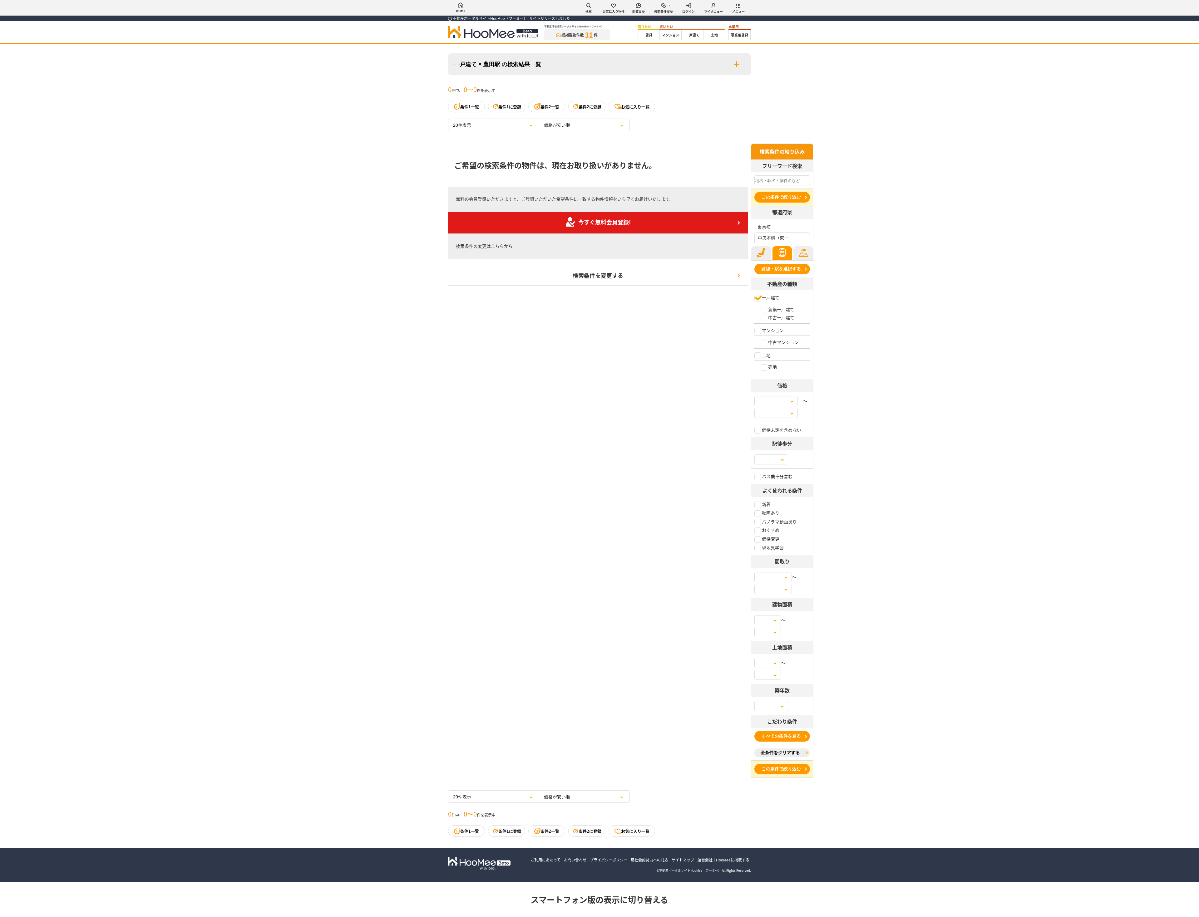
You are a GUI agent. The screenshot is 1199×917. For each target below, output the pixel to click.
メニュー (738, 11)
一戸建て (692, 34)
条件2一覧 (549, 107)
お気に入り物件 (613, 11)
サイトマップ (683, 859)
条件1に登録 (509, 107)
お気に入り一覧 (635, 107)
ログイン (688, 11)
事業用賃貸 (739, 34)
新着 (766, 504)
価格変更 (770, 539)
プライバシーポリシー (608, 859)
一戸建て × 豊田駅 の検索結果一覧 (497, 64)
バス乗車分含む (776, 476)
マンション (670, 34)
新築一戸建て (780, 309)
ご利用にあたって (545, 859)
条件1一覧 (469, 107)
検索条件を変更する (598, 275)
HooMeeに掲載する (732, 859)
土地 (714, 34)
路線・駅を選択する (781, 268)
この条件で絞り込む (781, 196)
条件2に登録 (590, 107)
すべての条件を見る (781, 735)
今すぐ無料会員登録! (604, 222)
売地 (772, 367)
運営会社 (705, 859)
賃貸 (648, 34)
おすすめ (770, 530)
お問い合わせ (575, 859)
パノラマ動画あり (779, 521)
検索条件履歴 (663, 11)
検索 (588, 11)
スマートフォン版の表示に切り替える (599, 899)
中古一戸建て (780, 317)
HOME (461, 10)
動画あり (770, 513)
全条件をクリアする (780, 752)
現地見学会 (772, 547)
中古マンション (783, 342)
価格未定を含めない (781, 430)
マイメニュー (713, 11)
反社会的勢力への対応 (649, 859)
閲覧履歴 (638, 11)
